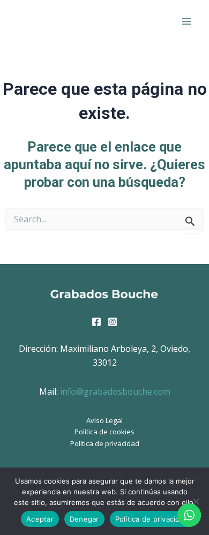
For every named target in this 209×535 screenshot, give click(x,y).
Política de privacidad (104, 443)
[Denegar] (195, 501)
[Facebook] (96, 322)
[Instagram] (112, 322)
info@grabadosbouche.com (115, 391)
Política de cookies (104, 431)
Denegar (84, 519)
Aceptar (40, 519)
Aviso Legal (104, 420)
